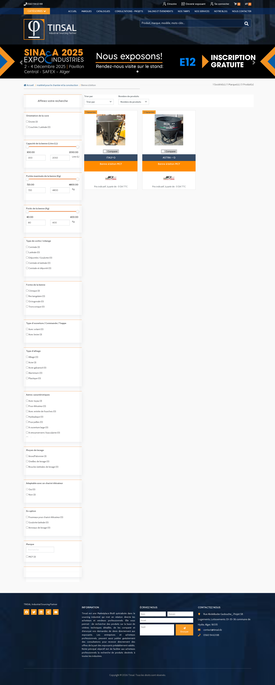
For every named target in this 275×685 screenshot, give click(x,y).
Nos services (202, 11)
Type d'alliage (33, 351)
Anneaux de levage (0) (39, 527)
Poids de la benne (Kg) (37, 208)
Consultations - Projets (129, 11)
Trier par (88, 96)
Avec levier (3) (35, 334)
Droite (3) (33, 121)
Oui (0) (31, 489)
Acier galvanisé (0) (37, 367)
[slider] (27, 146)
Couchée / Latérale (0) (39, 127)
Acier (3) (32, 362)
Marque (30, 544)
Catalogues (103, 11)
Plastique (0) (34, 378)
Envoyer (184, 631)
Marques (86, 11)
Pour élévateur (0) (37, 406)
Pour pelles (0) (35, 422)
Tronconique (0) (36, 306)
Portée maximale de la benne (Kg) (43, 176)
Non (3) (32, 494)
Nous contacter (241, 11)
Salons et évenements (160, 11)
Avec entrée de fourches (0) (42, 411)
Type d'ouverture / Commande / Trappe (46, 323)
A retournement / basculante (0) (44, 432)
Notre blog (220, 11)
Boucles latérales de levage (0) (43, 466)
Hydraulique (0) (35, 416)
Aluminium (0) (35, 372)
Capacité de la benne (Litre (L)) (42, 143)
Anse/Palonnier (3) (37, 456)
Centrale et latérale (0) (39, 263)
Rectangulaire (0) (36, 296)
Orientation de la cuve (37, 115)
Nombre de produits (128, 96)
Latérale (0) (34, 252)
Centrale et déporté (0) (39, 268)
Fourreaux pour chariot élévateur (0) (45, 517)
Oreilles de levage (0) (38, 461)
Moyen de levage (35, 450)
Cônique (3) (34, 290)
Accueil (72, 11)
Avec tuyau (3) (35, 400)
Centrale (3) (34, 247)
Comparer (112, 151)
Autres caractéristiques (38, 394)
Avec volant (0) (35, 329)
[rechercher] (246, 23)
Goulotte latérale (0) (38, 522)
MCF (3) (32, 556)
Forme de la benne (35, 284)
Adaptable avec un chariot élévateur (44, 483)
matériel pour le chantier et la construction (57, 85)
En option (31, 511)
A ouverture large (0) (38, 427)
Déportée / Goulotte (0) (40, 257)
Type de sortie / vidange (38, 240)
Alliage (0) (33, 357)
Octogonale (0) (36, 301)
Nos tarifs (184, 11)
